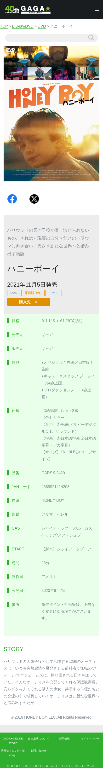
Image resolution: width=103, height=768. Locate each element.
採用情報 (64, 738)
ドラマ (54, 293)
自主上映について (38, 738)
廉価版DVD (32, 293)
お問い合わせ (38, 750)
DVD (13, 293)
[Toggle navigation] (95, 9)
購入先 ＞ (28, 302)
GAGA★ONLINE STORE (13, 741)
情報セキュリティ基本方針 (13, 753)
